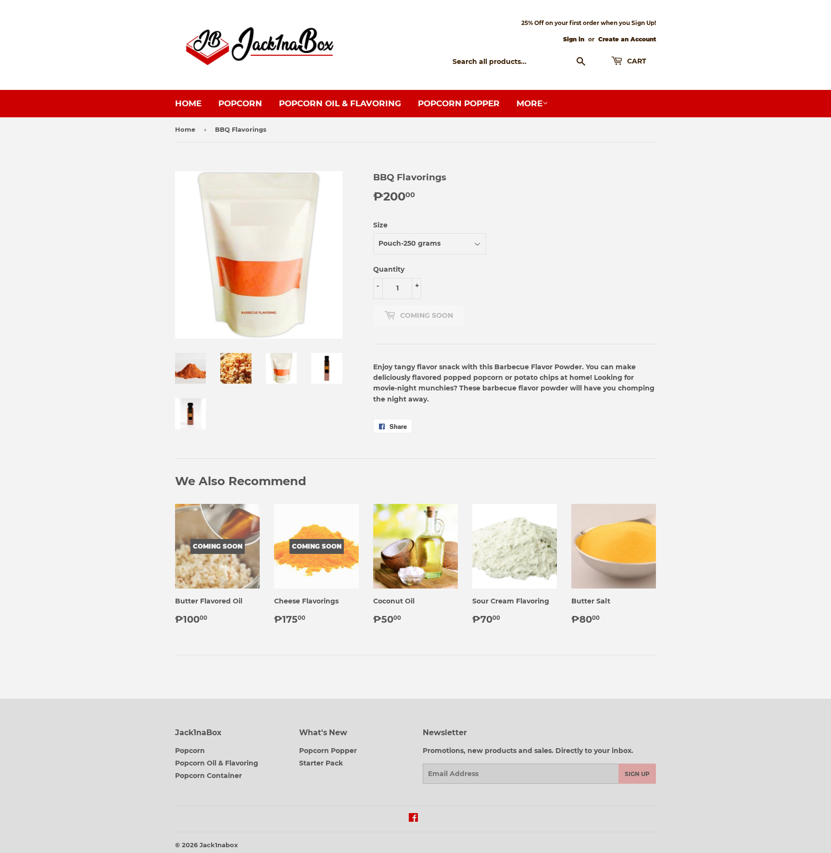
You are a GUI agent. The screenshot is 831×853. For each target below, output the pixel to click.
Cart (635, 61)
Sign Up (637, 774)
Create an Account (627, 39)
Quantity (388, 269)
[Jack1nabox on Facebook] (413, 819)
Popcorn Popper (459, 103)
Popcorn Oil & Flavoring (340, 103)
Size (380, 225)
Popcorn (240, 103)
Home (188, 103)
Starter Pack (321, 763)
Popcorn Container (208, 775)
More (529, 103)
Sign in (573, 39)
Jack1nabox (219, 845)
